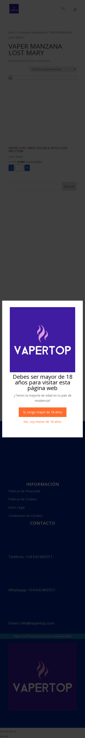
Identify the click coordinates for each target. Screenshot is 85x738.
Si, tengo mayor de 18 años (42, 412)
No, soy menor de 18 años (42, 422)
